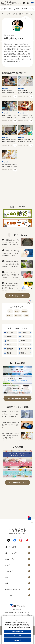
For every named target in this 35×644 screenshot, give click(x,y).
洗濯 (25, 9)
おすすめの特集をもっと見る (17, 398)
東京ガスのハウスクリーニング (11, 615)
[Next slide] (32, 8)
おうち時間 (9, 598)
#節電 (26, 315)
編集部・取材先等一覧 (12, 589)
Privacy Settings (17, 632)
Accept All (17, 640)
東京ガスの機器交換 (26, 615)
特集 (6, 577)
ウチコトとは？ (10, 595)
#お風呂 (9, 315)
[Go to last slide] (2, 8)
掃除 (17, 9)
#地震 (17, 311)
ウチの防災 (5, 88)
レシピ (8, 9)
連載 (6, 583)
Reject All (17, 636)
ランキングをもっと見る (17, 296)
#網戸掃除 (18, 315)
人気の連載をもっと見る (17, 482)
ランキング (9, 571)
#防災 (10, 311)
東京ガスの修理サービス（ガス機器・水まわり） (17, 612)
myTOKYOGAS (17, 610)
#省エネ (24, 311)
